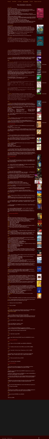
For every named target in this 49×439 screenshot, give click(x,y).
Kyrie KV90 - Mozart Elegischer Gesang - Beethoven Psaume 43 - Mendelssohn (21, 109)
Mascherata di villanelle (24, 41)
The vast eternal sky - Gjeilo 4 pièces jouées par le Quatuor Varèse (17, 111)
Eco (25, 38)
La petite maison (21, 164)
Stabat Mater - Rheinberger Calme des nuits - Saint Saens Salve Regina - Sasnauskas (21, 110)
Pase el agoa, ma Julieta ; (14, 39)
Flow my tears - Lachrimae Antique (24, 40)
